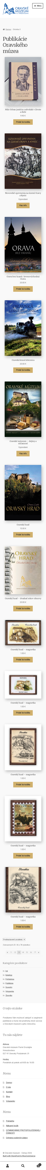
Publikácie (9, 983)
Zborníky (9, 995)
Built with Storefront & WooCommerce (19, 1156)
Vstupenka (10, 991)
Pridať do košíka (23, 122)
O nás (8, 1087)
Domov (8, 29)
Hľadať (23, 1166)
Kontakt (9, 1092)
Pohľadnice (10, 979)
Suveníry (9, 987)
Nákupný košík (12, 1126)
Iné (7, 971)
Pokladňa (10, 1121)
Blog (8, 1096)
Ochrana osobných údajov (17, 1138)
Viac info (23, 205)
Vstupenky (10, 1101)
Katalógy (9, 975)
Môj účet (7, 1166)
